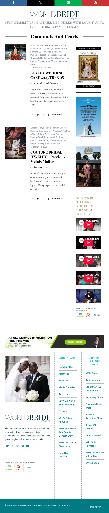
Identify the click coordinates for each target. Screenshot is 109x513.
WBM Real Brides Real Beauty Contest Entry (67, 432)
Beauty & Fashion (51, 128)
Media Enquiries (67, 387)
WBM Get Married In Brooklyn (95, 454)
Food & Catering (53, 52)
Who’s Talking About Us (66, 420)
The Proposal (55, 140)
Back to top (95, 507)
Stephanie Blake (40, 166)
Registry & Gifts (51, 137)
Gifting (40, 134)
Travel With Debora (91, 427)
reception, (54, 55)
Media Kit (63, 380)
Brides (64, 45)
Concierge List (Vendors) (55, 48)
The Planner (42, 140)
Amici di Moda (93, 380)
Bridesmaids (36, 48)
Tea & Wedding (58, 58)
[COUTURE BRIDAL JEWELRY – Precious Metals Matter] (15, 143)
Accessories (36, 128)
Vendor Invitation (94, 435)
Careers (63, 411)
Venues (54, 61)
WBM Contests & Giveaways (67, 444)
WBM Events (92, 373)
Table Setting (44, 58)
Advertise (64, 394)
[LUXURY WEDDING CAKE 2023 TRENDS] (15, 52)
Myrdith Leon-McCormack (45, 83)
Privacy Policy (64, 505)
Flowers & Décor (38, 52)
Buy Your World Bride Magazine (67, 403)
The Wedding (44, 61)
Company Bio (66, 367)
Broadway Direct (94, 397)
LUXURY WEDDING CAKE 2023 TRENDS (47, 75)
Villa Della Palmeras (91, 444)
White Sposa (92, 463)
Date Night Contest (64, 455)
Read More (57, 114)
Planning (34, 55)
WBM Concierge (52, 144)
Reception (44, 55)
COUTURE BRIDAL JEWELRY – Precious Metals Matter (47, 157)
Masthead (64, 373)
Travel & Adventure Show (94, 416)
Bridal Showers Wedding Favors (45, 45)
